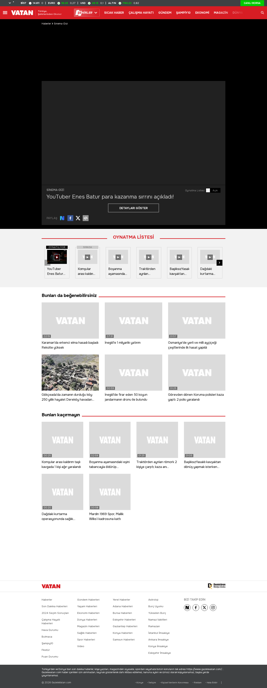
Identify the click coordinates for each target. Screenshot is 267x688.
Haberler (46, 23)
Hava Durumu (50, 630)
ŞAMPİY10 (183, 13)
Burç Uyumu (155, 606)
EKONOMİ (202, 13)
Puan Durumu (50, 656)
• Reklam (197, 682)
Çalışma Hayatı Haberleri (51, 621)
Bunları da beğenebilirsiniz (69, 295)
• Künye (139, 682)
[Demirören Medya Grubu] (216, 586)
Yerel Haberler (121, 599)
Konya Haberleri (123, 633)
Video (80, 646)
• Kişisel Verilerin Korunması (174, 682)
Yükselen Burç (157, 613)
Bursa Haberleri (122, 613)
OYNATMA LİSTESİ (133, 237)
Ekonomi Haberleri (88, 613)
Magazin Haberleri (88, 626)
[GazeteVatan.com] (51, 586)
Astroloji (153, 599)
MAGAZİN (221, 13)
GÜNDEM (164, 13)
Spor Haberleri (86, 639)
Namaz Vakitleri (157, 619)
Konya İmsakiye (158, 646)
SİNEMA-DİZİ (55, 190)
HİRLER (84, 13)
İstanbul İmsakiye (159, 633)
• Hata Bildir (211, 682)
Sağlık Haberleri (87, 633)
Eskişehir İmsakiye (159, 653)
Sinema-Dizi (61, 23)
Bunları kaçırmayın (61, 415)
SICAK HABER (114, 13)
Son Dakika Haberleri (54, 606)
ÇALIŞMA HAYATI (141, 13)
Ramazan (154, 626)
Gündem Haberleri (88, 599)
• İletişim (151, 682)
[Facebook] (196, 607)
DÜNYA (238, 13)
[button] (219, 263)
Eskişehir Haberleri (124, 619)
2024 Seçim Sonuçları (55, 613)
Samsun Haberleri (124, 639)
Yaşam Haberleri (87, 606)
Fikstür (46, 650)
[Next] (187, 607)
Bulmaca (47, 636)
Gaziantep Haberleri (125, 626)
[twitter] (204, 607)
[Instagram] (213, 607)
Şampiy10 (47, 643)
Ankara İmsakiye (158, 639)
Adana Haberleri (123, 606)
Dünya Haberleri (87, 619)
